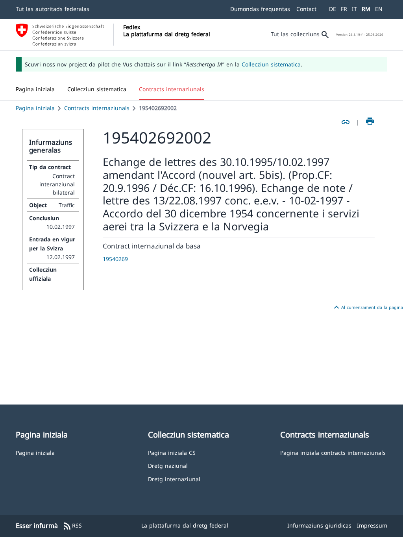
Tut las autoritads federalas (52, 9)
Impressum (372, 525)
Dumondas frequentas (260, 9)
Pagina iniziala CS (172, 452)
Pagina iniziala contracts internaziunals (333, 452)
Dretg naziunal (168, 465)
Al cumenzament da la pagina (367, 307)
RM (366, 9)
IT (354, 9)
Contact (306, 9)
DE (332, 9)
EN (379, 9)
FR (344, 9)
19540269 (115, 259)
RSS (72, 526)
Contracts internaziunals (96, 108)
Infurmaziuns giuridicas (319, 525)
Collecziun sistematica (271, 64)
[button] (97, 89)
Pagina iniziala (35, 108)
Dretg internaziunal (174, 478)
